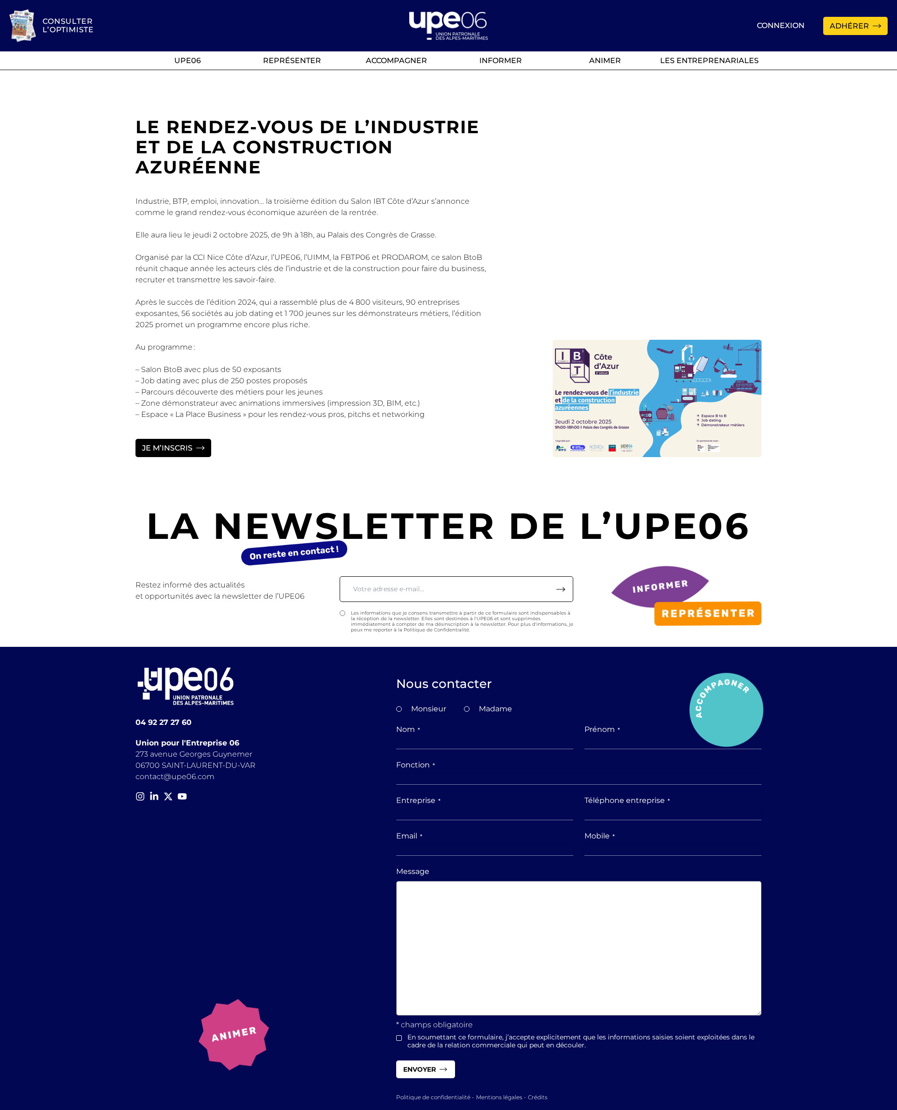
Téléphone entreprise (627, 800)
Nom (408, 729)
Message (412, 871)
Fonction (415, 764)
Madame (495, 708)
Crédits (538, 1097)
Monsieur (428, 708)
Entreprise (418, 800)
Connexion (780, 25)
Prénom (602, 729)
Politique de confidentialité (433, 1097)
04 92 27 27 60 (163, 722)
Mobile (599, 835)
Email (409, 835)
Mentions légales (499, 1097)
